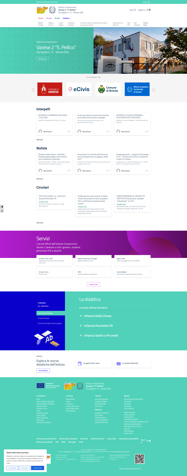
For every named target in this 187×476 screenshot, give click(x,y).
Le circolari (127, 406)
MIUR (38, 399)
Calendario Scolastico (71, 24)
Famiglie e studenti (101, 401)
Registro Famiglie (40, 24)
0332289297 (68, 451)
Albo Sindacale (137, 24)
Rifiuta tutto (24, 468)
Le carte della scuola (72, 408)
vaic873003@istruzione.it (84, 451)
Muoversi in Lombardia (43, 422)
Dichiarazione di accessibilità (128, 438)
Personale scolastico (101, 399)
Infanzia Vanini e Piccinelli (101, 335)
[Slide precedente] (33, 90)
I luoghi (68, 401)
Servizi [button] (48, 18)
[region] (25, 460)
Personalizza (12, 468)
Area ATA (128, 24)
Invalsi (38, 410)
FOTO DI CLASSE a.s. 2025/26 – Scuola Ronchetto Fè (53, 197)
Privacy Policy (145, 24)
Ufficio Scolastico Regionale (45, 401)
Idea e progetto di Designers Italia (130, 468)
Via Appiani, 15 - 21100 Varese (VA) (96, 449)
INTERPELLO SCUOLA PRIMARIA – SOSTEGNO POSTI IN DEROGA (130, 116)
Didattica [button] (66, 18)
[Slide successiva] (153, 90)
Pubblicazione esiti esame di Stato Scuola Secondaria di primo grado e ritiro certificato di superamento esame (93, 199)
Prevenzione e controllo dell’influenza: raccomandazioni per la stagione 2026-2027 (93, 157)
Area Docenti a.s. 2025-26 (118, 24)
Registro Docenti (51, 24)
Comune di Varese (42, 413)
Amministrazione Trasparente (133, 399)
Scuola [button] (40, 18)
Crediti (81, 442)
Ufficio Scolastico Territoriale (45, 403)
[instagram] (150, 10)
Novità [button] (57, 18)
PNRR (63, 442)
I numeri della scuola (72, 406)
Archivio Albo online (97, 438)
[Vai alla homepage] (46, 10)
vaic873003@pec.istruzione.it (120, 451)
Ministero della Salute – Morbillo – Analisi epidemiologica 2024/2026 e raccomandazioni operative (52, 157)
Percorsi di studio (100, 403)
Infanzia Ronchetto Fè (98, 325)
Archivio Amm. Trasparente (68, 438)
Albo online (84, 438)
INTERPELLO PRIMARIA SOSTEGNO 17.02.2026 (52, 116)
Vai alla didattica (43, 370)
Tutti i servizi (99, 406)
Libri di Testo (99, 415)
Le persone (69, 403)
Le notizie (127, 403)
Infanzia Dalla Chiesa (97, 315)
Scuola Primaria (43, 318)
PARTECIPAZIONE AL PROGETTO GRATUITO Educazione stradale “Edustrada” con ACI (131, 198)
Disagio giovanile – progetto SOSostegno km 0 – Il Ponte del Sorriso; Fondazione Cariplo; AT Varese (132, 157)
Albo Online (128, 401)
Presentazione (70, 399)
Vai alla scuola (42, 59)
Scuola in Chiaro (41, 406)
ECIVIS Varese (40, 415)
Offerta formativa (100, 417)
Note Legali (72, 442)
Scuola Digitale (61, 24)
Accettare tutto (37, 468)
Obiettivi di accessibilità (44, 442)
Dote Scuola (40, 420)
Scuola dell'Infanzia (45, 313)
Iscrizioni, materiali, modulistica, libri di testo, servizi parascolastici (93, 24)
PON (57, 442)
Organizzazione (70, 410)
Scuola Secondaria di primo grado (50, 323)
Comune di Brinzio (42, 417)
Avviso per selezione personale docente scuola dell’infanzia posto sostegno (93, 116)
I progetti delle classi (101, 422)
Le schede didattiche (101, 420)
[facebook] (147, 10)
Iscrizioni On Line (41, 408)
